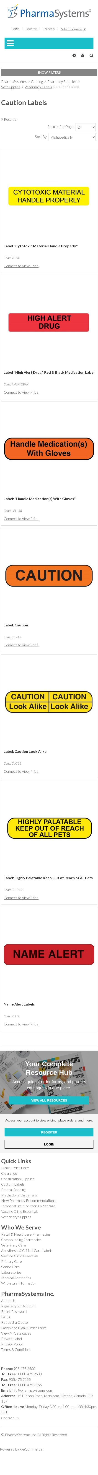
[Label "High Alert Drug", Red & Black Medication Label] (49, 323)
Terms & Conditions (16, 1349)
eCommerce (33, 1449)
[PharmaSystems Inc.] (49, 11)
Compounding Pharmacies (21, 1239)
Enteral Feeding (13, 1189)
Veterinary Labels (38, 87)
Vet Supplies (10, 87)
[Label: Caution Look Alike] (49, 702)
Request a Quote (14, 1322)
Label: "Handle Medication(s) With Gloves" (40, 498)
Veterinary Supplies (16, 1217)
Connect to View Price (21, 266)
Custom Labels (12, 1184)
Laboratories (11, 1272)
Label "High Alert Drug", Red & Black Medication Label (49, 372)
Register (31, 29)
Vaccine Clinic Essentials (19, 1211)
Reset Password (14, 1311)
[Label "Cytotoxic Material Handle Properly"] (49, 196)
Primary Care (11, 1261)
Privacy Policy (12, 1344)
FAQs (5, 1317)
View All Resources (49, 1100)
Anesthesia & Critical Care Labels (26, 1250)
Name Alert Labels (19, 1004)
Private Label (11, 1338)
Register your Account (18, 1306)
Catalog (37, 81)
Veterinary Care (13, 1245)
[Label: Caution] (49, 575)
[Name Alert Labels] (49, 955)
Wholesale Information (18, 1283)
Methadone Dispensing (19, 1195)
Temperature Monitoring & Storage (28, 1206)
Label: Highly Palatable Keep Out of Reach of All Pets (48, 878)
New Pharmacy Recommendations (28, 1200)
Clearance (9, 1173)
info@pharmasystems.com (32, 1390)
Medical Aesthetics (16, 1277)
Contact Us (10, 1418)
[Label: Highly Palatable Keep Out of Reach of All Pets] (49, 828)
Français (49, 29)
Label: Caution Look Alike (25, 751)
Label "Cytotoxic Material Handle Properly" (41, 246)
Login (15, 29)
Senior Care (10, 1267)
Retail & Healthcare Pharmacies (26, 1234)
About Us (8, 1300)
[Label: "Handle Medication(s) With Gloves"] (49, 449)
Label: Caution (16, 625)
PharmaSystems (14, 81)
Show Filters (49, 72)
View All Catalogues (16, 1333)
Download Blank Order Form (23, 1328)
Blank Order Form (15, 1168)
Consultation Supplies (17, 1179)
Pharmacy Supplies (62, 81)
